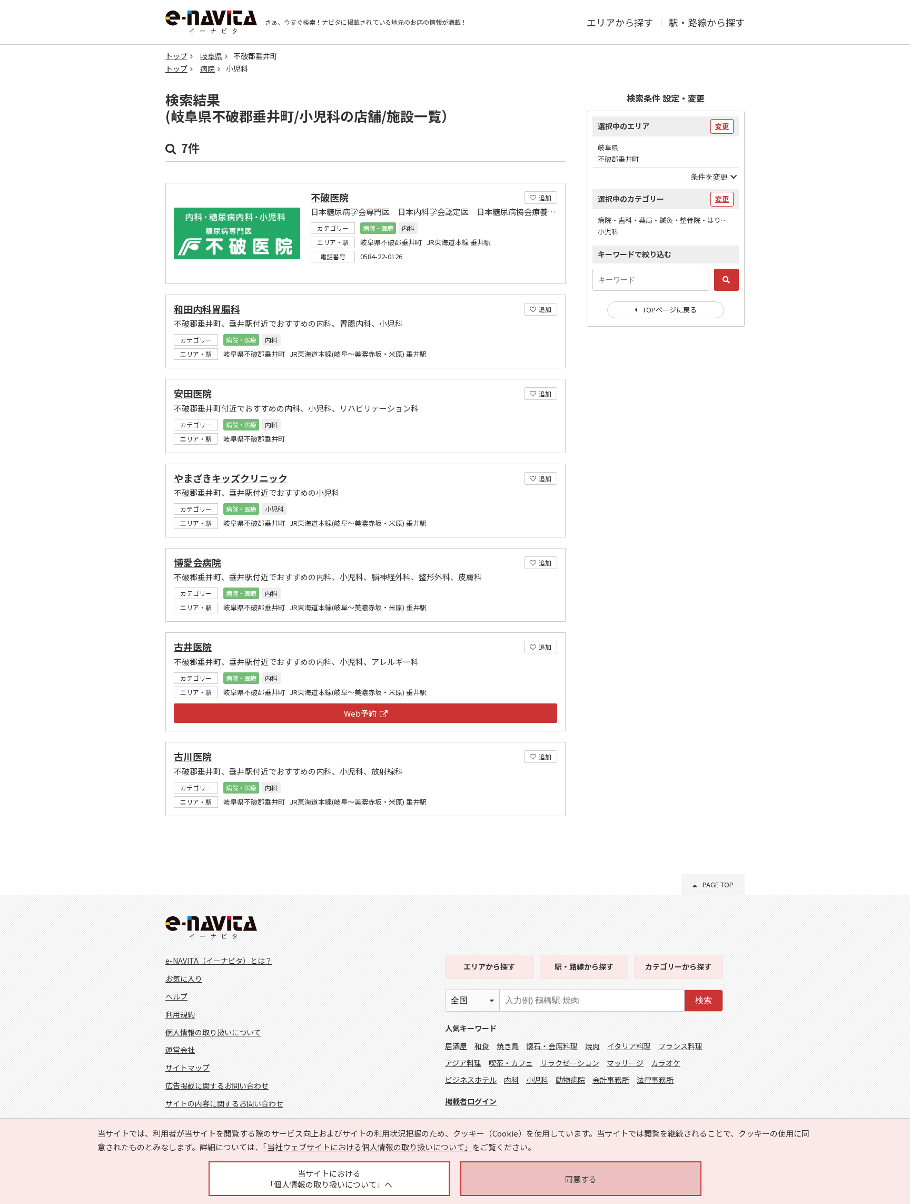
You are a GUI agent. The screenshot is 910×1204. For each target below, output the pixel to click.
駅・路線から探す (707, 22)
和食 (481, 1046)
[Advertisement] (666, 506)
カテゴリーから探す (678, 966)
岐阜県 (211, 56)
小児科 (537, 1079)
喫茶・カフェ (511, 1063)
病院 (207, 68)
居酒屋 (456, 1046)
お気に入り (183, 978)
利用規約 (180, 1014)
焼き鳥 (508, 1046)
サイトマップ (187, 1067)
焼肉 (592, 1046)
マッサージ (625, 1063)
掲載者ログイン (471, 1101)
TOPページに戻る (669, 310)
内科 (511, 1079)
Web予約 (360, 713)
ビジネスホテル (471, 1079)
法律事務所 (655, 1079)
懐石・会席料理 (552, 1046)
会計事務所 (610, 1079)
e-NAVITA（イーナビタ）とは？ (218, 960)
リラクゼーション (569, 1063)
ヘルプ (176, 996)
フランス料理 (680, 1046)
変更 (722, 126)
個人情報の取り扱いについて (213, 1032)
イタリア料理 (629, 1046)
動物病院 (570, 1079)
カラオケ (665, 1063)
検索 (703, 1000)
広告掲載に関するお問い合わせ (217, 1085)
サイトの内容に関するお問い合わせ (224, 1103)
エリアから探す (620, 22)
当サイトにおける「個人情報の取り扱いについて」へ (329, 1179)
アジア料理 (463, 1063)
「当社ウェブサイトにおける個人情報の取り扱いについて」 (367, 1146)
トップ (176, 56)
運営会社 (180, 1049)
